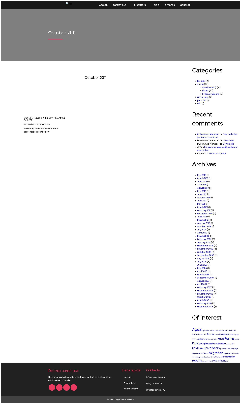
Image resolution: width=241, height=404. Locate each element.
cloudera (200, 334)
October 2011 (203, 197)
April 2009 (202, 232)
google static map (216, 343)
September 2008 (205, 255)
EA (197, 339)
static (204, 361)
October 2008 (204, 252)
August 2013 (203, 187)
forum (237, 339)
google (203, 343)
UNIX (215, 360)
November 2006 (205, 293)
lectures (230, 349)
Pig (211, 357)
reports (197, 360)
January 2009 (203, 242)
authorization (229, 330)
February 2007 (204, 287)
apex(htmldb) (209, 87)
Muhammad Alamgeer (208, 134)
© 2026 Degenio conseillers (120, 399)
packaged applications (202, 357)
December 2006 (205, 290)
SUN (208, 361)
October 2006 (204, 297)
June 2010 (202, 216)
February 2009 (204, 239)
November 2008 (205, 248)
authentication (219, 330)
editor (201, 339)
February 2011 (203, 210)
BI (235, 330)
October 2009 (204, 226)
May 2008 (202, 268)
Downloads (228, 140)
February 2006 (204, 303)
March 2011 (202, 207)
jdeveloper (223, 349)
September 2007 (205, 277)
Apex (196, 329)
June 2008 (202, 264)
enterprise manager (210, 339)
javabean (212, 348)
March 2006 (203, 300)
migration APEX (229, 353)
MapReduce (196, 353)
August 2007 (203, 280)
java (202, 348)
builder (194, 334)
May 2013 (201, 191)
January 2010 (203, 223)
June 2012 (202, 194)
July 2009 (201, 229)
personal (201, 100)
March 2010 (202, 220)
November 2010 (205, 213)
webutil (221, 360)
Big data (201, 81)
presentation (229, 356)
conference (209, 334)
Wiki (199, 103)
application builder (208, 330)
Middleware (204, 353)
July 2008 (201, 261)
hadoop (227, 344)
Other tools (202, 97)
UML (211, 361)
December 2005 (205, 306)
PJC (215, 356)
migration (216, 353)
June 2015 (202, 181)
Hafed (28, 124)
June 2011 (201, 200)
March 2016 (202, 178)
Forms (205, 90)
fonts (221, 338)
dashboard (224, 334)
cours (217, 334)
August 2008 (203, 258)
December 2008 (205, 245)
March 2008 (203, 274)
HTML (195, 348)
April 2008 (202, 271)
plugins (219, 357)
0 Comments (45, 124)
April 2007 (202, 284)
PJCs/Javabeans (210, 94)
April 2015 (201, 184)
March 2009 (203, 236)
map (235, 348)
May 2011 (201, 204)
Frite (195, 343)
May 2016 (201, 175)
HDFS (232, 344)
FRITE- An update (217, 153)
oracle (200, 84)
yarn (226, 361)
